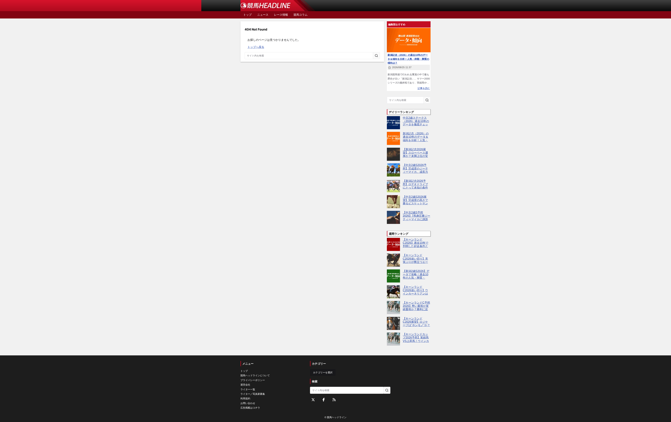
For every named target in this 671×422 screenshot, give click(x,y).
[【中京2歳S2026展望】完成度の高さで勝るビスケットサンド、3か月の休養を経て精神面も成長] (393, 201)
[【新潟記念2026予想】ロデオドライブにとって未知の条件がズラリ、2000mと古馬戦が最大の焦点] (393, 185)
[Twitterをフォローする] (313, 400)
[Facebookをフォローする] (323, 400)
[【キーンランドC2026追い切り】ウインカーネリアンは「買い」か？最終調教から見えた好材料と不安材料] (393, 291)
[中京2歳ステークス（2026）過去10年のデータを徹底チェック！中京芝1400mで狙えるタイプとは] (393, 122)
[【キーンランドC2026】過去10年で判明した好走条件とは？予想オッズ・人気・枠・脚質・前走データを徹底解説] (393, 244)
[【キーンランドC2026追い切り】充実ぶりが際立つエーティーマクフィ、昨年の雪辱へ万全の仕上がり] (393, 260)
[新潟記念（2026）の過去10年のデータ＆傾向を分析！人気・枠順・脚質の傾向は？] (393, 138)
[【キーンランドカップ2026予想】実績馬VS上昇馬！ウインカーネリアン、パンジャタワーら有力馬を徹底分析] (393, 339)
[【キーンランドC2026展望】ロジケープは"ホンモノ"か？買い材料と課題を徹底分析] (393, 323)
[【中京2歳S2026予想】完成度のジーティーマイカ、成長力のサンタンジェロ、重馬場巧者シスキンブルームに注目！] (393, 169)
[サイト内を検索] (376, 55)
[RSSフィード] (334, 400)
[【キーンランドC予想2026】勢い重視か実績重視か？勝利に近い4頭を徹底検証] (393, 307)
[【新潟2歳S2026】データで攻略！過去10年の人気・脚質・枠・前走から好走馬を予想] (393, 275)
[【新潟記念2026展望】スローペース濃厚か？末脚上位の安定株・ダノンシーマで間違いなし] (393, 154)
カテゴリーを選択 (323, 372)
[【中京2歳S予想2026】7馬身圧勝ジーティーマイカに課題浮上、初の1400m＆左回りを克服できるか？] (393, 217)
